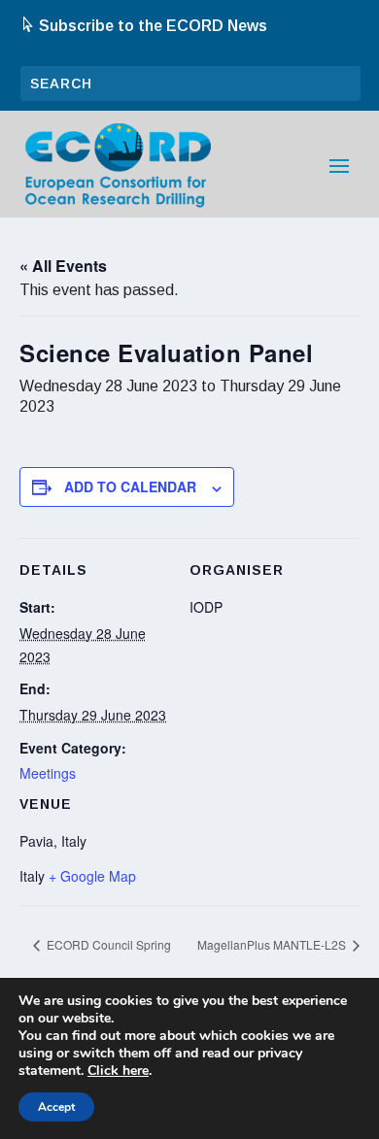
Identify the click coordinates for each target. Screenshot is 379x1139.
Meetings (47, 773)
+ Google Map (92, 876)
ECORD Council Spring (107, 944)
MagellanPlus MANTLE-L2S (273, 944)
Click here (118, 1071)
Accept (56, 1107)
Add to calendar (130, 486)
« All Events (63, 265)
